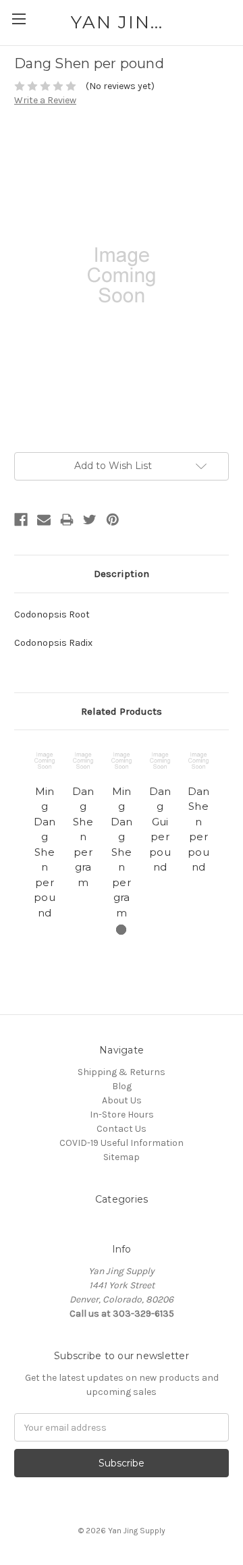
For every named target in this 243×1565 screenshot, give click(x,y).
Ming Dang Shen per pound (45, 852)
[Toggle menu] (18, 18)
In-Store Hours (122, 1114)
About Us (122, 1100)
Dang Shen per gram (83, 837)
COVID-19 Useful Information (121, 1143)
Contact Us (121, 1128)
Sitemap (121, 1157)
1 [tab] (121, 930)
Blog (122, 1086)
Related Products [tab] (121, 711)
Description (121, 574)
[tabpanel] (45, 833)
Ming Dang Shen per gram (122, 852)
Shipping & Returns (121, 1072)
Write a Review (45, 100)
